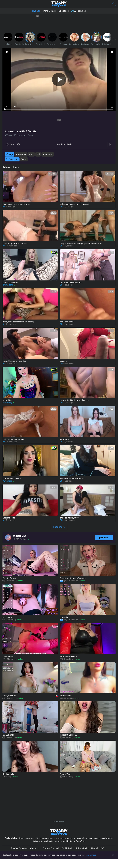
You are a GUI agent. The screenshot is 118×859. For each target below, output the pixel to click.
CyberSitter (81, 841)
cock (31, 154)
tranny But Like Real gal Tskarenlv (75, 400)
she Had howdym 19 (69, 518)
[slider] (59, 109)
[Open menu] (4, 4)
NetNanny (70, 841)
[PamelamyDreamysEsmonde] (88, 563)
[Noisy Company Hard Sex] (30, 346)
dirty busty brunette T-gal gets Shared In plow (81, 243)
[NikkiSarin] (30, 602)
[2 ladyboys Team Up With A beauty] (30, 307)
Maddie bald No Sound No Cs (73, 479)
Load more (59, 526)
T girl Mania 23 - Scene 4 (13, 439)
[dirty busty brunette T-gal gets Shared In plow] (87, 229)
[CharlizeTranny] (30, 563)
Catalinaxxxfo (9, 518)
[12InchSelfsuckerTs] (88, 642)
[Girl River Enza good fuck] (87, 268)
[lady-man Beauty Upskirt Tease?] (87, 189)
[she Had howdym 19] (87, 503)
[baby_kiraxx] (30, 385)
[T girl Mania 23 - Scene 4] (30, 424)
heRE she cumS (67, 322)
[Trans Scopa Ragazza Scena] (30, 229)
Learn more (90, 854)
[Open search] (114, 4)
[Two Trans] (87, 424)
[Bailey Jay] (87, 346)
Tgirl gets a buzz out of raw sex (17, 204)
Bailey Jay (64, 361)
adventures (48, 154)
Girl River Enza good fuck (71, 283)
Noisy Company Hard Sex (14, 361)
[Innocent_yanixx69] (88, 720)
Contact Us (35, 848)
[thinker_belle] (30, 759)
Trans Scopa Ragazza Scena (15, 243)
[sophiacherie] (88, 681)
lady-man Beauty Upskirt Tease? (74, 204)
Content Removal (51, 848)
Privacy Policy (82, 848)
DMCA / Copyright (19, 848)
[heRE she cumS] (87, 307)
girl (38, 154)
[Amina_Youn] (88, 759)
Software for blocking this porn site (48, 841)
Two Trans (64, 439)
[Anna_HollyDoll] (30, 681)
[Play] (59, 79)
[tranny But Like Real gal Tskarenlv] (87, 385)
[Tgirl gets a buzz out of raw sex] (30, 189)
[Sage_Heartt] (30, 642)
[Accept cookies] (113, 855)
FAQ (102, 848)
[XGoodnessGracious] (30, 464)
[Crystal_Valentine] (30, 268)
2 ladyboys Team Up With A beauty (18, 322)
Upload (94, 848)
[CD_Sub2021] (30, 720)
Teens (23, 159)
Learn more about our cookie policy (98, 838)
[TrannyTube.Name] (58, 4)
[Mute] (7, 52)
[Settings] (111, 52)
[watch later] (6, 174)
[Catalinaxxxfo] (30, 503)
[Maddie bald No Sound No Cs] (87, 464)
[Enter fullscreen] (111, 106)
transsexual (21, 154)
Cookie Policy (67, 848)
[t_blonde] (88, 602)
